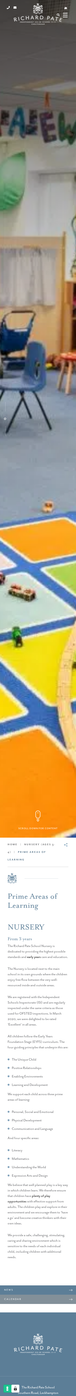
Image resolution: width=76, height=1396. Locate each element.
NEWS (8, 1290)
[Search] (58, 15)
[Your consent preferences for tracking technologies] (15, 1389)
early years (34, 957)
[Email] (15, 7)
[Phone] (8, 7)
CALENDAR (13, 1299)
